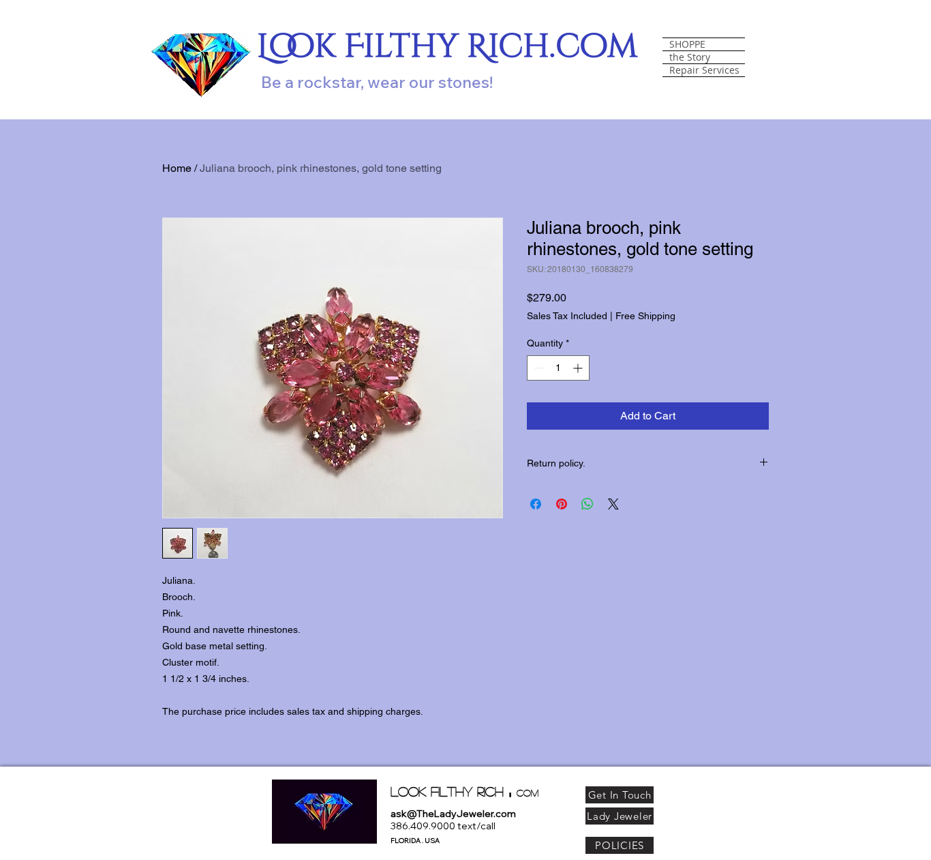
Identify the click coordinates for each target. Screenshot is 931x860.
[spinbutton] (558, 368)
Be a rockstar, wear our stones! (377, 82)
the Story (689, 57)
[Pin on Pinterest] (561, 504)
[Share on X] (613, 504)
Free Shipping (645, 315)
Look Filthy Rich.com (447, 47)
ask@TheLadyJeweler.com (453, 813)
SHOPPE (687, 44)
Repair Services (704, 70)
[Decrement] (537, 368)
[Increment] (578, 368)
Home (177, 168)
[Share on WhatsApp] (587, 504)
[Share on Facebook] (536, 504)
